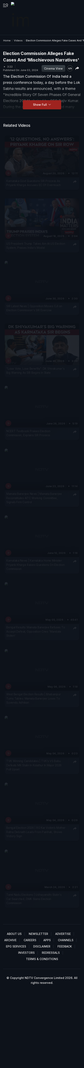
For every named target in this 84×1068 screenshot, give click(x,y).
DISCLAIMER (41, 946)
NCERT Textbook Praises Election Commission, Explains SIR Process (28, 433)
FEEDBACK (64, 946)
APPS (47, 940)
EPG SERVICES (16, 946)
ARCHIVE (10, 940)
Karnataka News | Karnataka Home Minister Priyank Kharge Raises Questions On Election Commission (35, 565)
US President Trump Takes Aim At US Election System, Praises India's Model (35, 245)
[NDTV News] (20, 17)
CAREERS (30, 940)
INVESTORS (26, 952)
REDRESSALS (51, 952)
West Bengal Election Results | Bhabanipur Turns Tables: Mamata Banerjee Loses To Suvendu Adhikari (33, 698)
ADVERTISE (63, 934)
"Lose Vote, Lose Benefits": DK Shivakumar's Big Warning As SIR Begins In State (35, 370)
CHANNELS (65, 940)
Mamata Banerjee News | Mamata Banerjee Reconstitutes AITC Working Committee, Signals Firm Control (34, 498)
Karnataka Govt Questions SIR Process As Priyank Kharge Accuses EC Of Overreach (33, 183)
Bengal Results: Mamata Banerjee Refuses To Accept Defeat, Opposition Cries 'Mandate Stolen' (35, 631)
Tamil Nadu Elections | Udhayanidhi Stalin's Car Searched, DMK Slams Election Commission (34, 899)
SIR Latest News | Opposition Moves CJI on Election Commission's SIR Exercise (34, 308)
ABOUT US (14, 934)
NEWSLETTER (38, 934)
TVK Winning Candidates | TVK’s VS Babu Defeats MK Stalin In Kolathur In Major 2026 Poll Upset (34, 765)
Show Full (40, 104)
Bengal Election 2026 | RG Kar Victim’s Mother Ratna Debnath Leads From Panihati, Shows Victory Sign (35, 832)
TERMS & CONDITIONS (42, 959)
